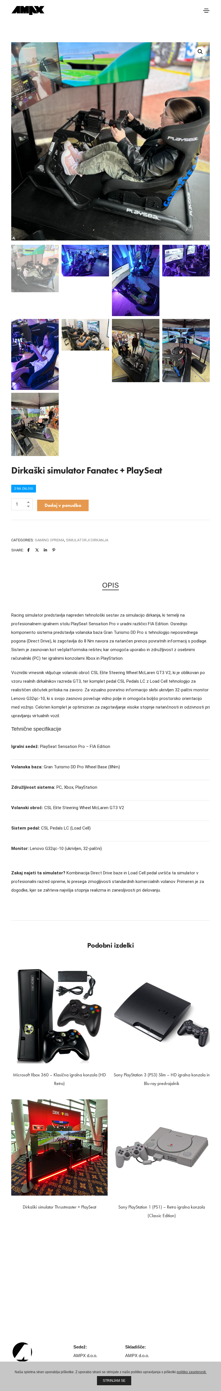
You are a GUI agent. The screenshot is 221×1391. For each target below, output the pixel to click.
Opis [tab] (110, 585)
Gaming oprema (49, 540)
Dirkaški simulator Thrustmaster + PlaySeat (59, 1207)
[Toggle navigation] (206, 11)
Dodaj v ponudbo (63, 505)
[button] (200, 52)
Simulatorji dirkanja (87, 540)
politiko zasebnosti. (192, 1372)
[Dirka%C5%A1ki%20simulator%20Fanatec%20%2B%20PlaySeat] (28, 550)
